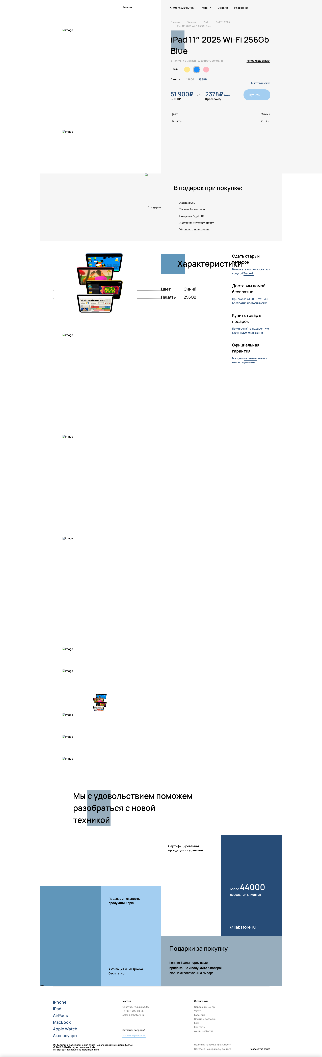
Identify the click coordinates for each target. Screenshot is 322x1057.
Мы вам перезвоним (134, 1035)
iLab (61, 7)
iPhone (59, 1002)
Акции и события (203, 1031)
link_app (262, 974)
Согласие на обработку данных (212, 1048)
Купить (254, 95)
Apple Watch (65, 1029)
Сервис (223, 8)
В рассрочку (213, 99)
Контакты (199, 1027)
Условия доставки (258, 60)
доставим (253, 303)
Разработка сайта (260, 1049)
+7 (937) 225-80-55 (182, 8)
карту (235, 332)
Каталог (127, 7)
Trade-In (205, 8)
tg (268, 1018)
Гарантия (199, 1014)
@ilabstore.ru (243, 927)
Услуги (198, 1010)
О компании (201, 1001)
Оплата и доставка (205, 1018)
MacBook (62, 1022)
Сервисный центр (204, 1006)
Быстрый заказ (260, 83)
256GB (202, 79)
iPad (57, 1008)
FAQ (196, 1023)
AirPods (60, 1015)
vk (268, 1011)
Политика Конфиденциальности (212, 1044)
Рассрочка (241, 8)
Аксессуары (65, 1035)
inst (268, 1004)
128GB (190, 79)
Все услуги (130, 873)
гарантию (250, 358)
